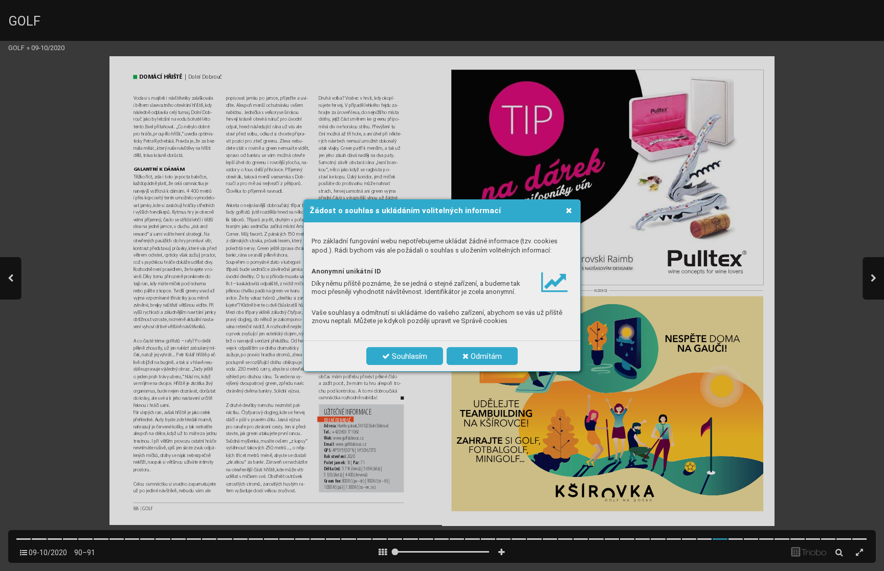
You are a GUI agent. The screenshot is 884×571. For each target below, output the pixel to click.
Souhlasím (408, 356)
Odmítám (485, 356)
